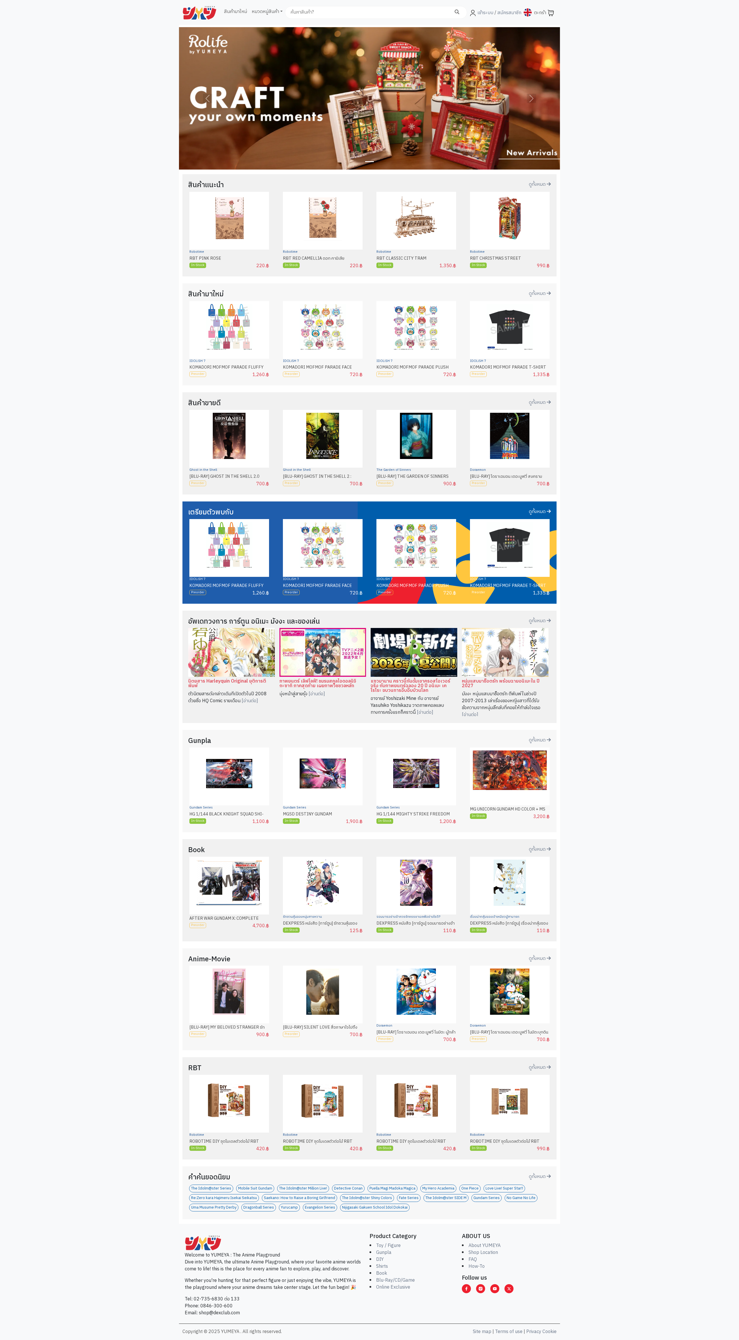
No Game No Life (521, 1198)
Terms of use (508, 1332)
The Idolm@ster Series (211, 1188)
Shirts (382, 1266)
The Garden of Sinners (393, 470)
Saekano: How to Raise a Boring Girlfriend (299, 1198)
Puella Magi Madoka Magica (392, 1188)
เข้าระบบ (485, 13)
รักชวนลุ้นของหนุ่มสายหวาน (302, 916)
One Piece (470, 1188)
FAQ (473, 1259)
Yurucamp (289, 1208)
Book (381, 1273)
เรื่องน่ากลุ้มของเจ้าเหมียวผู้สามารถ (494, 916)
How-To (477, 1266)
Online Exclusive (393, 1287)
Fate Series (409, 1198)
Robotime (196, 251)
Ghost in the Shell (203, 470)
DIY (380, 1259)
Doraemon (478, 470)
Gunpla (383, 1253)
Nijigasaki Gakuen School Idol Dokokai (375, 1208)
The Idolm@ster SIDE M (446, 1198)
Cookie (549, 1332)
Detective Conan (348, 1188)
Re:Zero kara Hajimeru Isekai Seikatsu (224, 1198)
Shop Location (483, 1253)
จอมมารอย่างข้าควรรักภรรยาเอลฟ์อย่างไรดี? (408, 916)
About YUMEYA (485, 1246)
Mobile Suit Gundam (255, 1188)
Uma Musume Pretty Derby (213, 1208)
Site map (482, 1332)
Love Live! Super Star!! (504, 1188)
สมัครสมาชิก (508, 13)
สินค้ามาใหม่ (235, 12)
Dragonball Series (258, 1208)
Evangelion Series (320, 1208)
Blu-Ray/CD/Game (395, 1280)
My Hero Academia (438, 1188)
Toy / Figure (388, 1246)
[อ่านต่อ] (250, 701)
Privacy (533, 1332)
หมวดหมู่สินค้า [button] (265, 12)
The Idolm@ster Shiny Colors (367, 1198)
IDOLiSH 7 (197, 361)
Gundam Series (201, 807)
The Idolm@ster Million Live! (303, 1188)
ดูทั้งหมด (538, 184)
